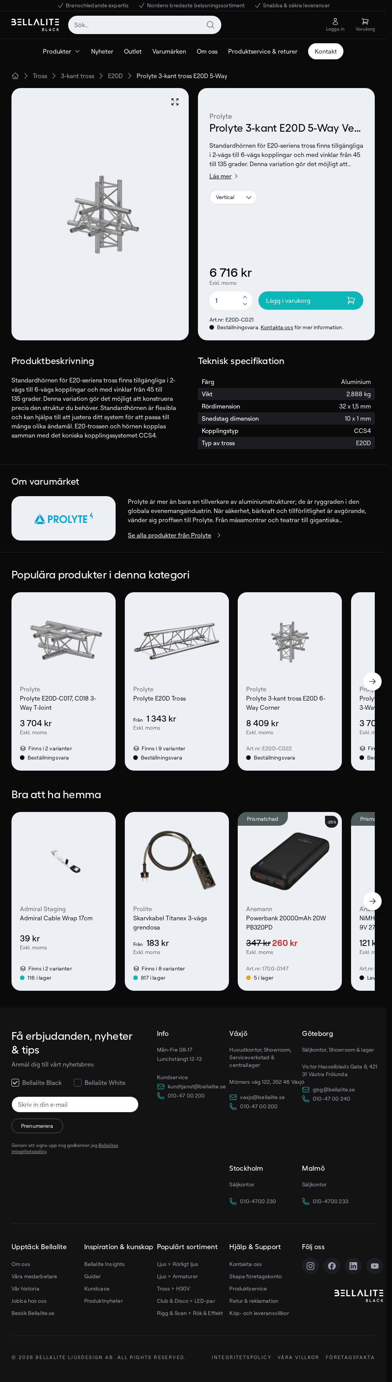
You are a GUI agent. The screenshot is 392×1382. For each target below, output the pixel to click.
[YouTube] (374, 1266)
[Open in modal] (175, 101)
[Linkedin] (353, 1266)
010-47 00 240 (331, 1098)
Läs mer (220, 176)
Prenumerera (37, 1125)
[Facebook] (331, 1266)
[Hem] (15, 76)
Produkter (57, 51)
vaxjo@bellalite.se (262, 1097)
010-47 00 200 (186, 1095)
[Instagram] (310, 1266)
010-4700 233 (330, 1201)
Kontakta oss (277, 327)
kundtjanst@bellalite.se (197, 1086)
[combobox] (144, 25)
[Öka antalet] (245, 297)
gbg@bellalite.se (334, 1089)
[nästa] (372, 681)
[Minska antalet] (245, 304)
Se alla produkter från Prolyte (169, 535)
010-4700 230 (258, 1201)
